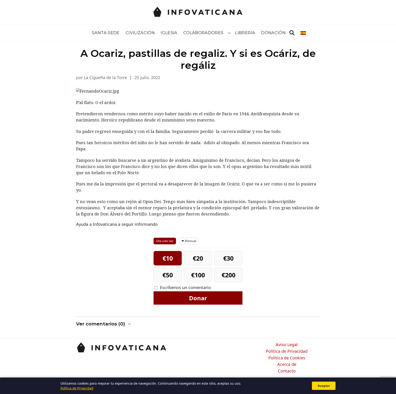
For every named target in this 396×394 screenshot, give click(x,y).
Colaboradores (203, 32)
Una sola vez (164, 241)
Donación (273, 32)
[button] (103, 324)
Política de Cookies (286, 358)
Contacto (287, 371)
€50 (167, 275)
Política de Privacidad (287, 351)
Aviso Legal (287, 344)
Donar (198, 298)
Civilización (140, 32)
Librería (245, 32)
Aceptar (324, 386)
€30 (228, 258)
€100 (198, 275)
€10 (167, 258)
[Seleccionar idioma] (303, 33)
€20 (198, 258)
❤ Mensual (189, 241)
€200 (228, 275)
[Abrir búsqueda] (292, 33)
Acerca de (286, 364)
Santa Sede (106, 32)
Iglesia (169, 32)
